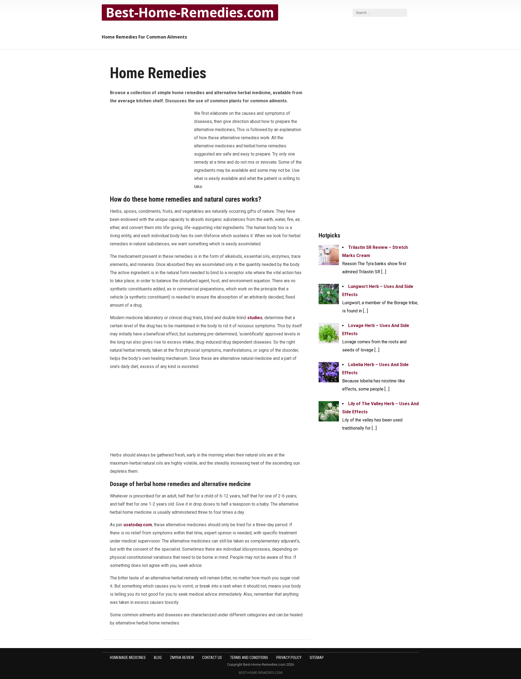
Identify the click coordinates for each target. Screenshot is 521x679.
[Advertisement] (150, 146)
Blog (158, 657)
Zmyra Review (182, 657)
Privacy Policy (288, 657)
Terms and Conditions (249, 657)
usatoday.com (137, 524)
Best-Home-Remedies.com (190, 12)
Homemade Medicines (128, 657)
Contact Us (212, 657)
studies (254, 317)
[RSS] (415, 12)
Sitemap (317, 657)
